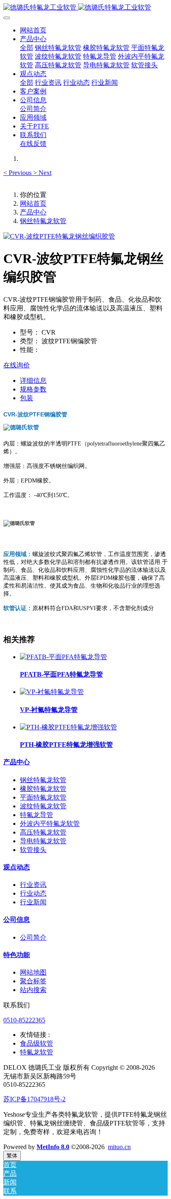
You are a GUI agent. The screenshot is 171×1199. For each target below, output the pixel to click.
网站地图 (33, 972)
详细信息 (33, 380)
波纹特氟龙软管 (43, 806)
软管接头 (33, 849)
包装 (26, 397)
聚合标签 (33, 981)
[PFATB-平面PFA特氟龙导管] (63, 656)
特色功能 (16, 954)
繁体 (12, 1155)
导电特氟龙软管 (43, 840)
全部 (26, 47)
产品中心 (33, 212)
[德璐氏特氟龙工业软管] (85, 7)
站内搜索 (33, 989)
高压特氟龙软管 (43, 832)
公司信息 (16, 919)
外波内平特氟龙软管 (50, 823)
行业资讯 (33, 884)
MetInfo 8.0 (53, 1146)
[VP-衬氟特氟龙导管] (52, 691)
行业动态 (33, 893)
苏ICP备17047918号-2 (34, 1099)
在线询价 (16, 365)
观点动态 (16, 867)
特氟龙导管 (36, 814)
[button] (18, 172)
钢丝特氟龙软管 (43, 220)
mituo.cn (119, 1146)
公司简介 (33, 937)
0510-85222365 (24, 1020)
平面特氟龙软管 (43, 797)
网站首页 (33, 30)
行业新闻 (33, 902)
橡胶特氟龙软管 (43, 788)
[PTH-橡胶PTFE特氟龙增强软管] (68, 727)
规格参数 (33, 389)
